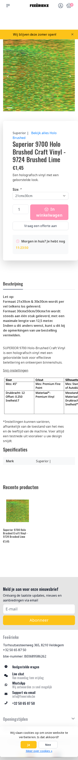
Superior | (21, 133)
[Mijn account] (60, 6)
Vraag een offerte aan (40, 226)
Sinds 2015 (70, 22)
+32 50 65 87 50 (14, 650)
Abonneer (39, 620)
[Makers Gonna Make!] (39, 5)
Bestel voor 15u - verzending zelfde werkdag (40, 20)
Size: (17, 189)
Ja (28, 745)
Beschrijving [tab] (13, 284)
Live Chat (60, 22)
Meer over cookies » (39, 751)
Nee (48, 745)
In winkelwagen (49, 212)
